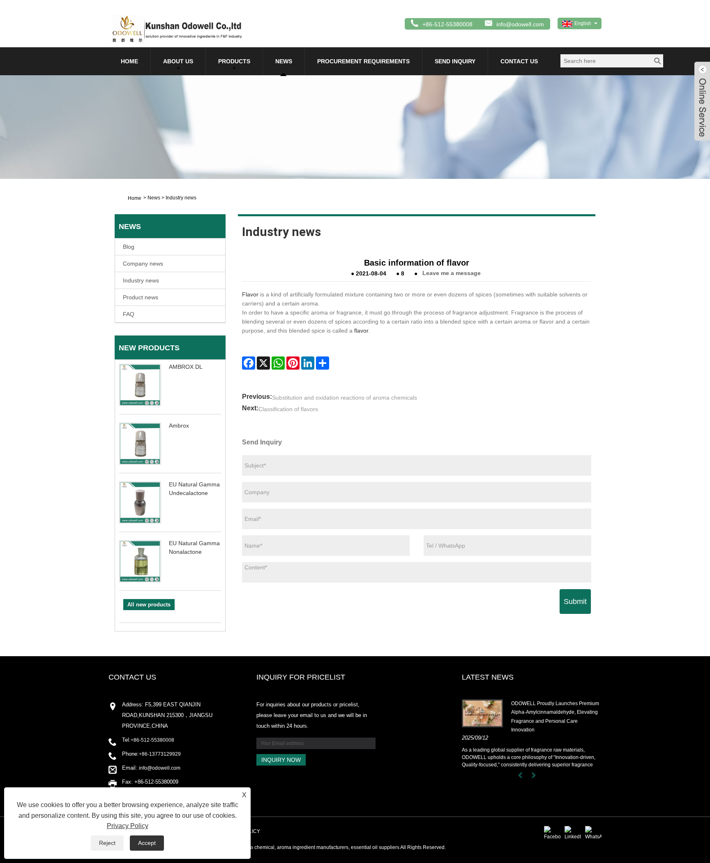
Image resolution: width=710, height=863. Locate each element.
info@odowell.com (520, 24)
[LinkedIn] (307, 363)
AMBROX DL (186, 366)
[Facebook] (248, 363)
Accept (147, 843)
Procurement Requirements (363, 61)
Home (129, 61)
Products (234, 61)
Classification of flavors (288, 409)
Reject (107, 843)
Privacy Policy (127, 825)
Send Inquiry (455, 61)
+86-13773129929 (160, 754)
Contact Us (519, 61)
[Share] (322, 363)
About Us (178, 61)
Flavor (250, 294)
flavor (361, 330)
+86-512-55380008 (152, 740)
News (283, 61)
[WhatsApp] (278, 363)
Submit (575, 601)
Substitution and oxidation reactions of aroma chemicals (344, 397)
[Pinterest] (293, 363)
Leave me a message (451, 273)
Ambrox (179, 425)
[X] (263, 363)
